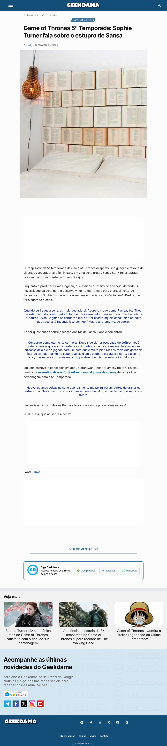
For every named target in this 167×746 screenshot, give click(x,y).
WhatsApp (131, 570)
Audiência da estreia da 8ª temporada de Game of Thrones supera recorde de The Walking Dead (83, 637)
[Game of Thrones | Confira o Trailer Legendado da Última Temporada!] (138, 614)
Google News (88, 570)
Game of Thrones (83, 20)
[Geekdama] (83, 6)
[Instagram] (100, 722)
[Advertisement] (83, 240)
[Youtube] (117, 722)
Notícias (53, 15)
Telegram (111, 570)
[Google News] (126, 722)
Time (36, 472)
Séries (44, 15)
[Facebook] (91, 722)
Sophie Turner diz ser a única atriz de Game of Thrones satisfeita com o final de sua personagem (28, 637)
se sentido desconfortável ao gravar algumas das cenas (77, 372)
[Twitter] (109, 722)
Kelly (30, 45)
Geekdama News (31, 15)
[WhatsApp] (89, 205)
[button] (159, 5)
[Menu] (11, 5)
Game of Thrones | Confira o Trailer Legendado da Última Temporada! (139, 635)
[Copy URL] (104, 205)
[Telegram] (96, 205)
